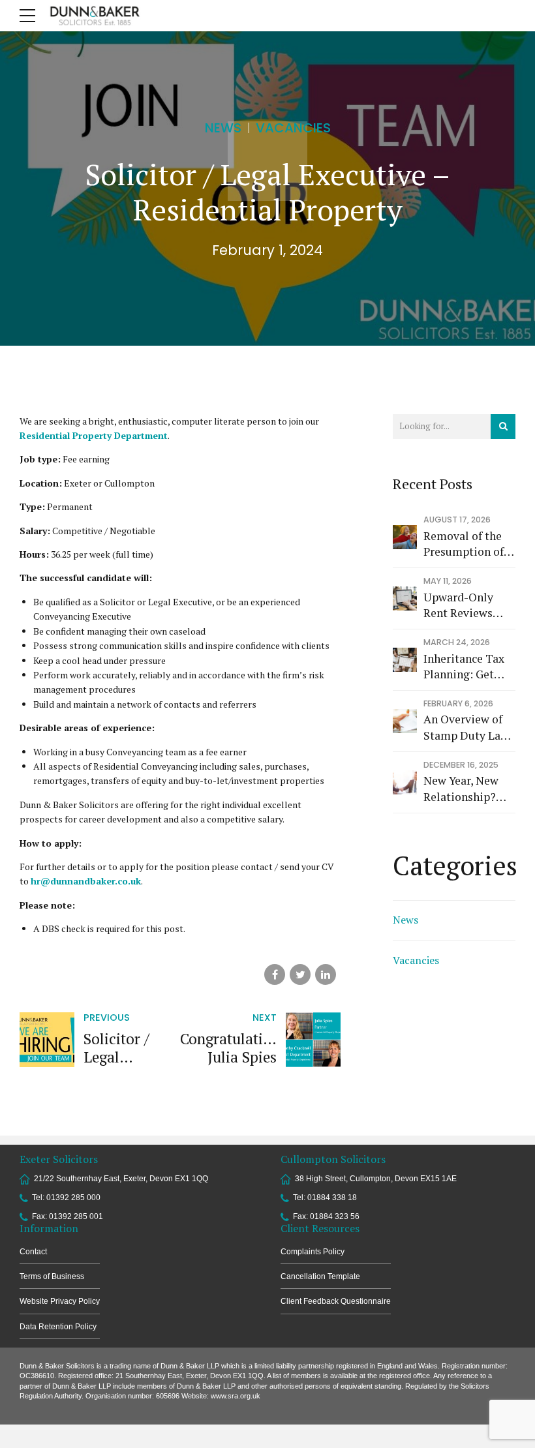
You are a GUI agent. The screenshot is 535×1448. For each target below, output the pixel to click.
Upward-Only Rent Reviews (458, 605)
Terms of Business (52, 1276)
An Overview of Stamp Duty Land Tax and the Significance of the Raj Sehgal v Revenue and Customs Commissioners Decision (468, 728)
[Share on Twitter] (300, 974)
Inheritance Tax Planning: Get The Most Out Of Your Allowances (466, 667)
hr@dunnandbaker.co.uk (86, 881)
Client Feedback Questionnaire (336, 1301)
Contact (33, 1251)
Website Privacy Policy (60, 1301)
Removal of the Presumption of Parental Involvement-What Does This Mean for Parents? (464, 544)
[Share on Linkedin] (325, 974)
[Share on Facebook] (274, 974)
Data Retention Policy (58, 1326)
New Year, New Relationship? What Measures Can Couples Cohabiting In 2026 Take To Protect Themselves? (463, 789)
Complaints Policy (312, 1251)
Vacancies (293, 128)
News (223, 128)
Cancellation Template (320, 1276)
